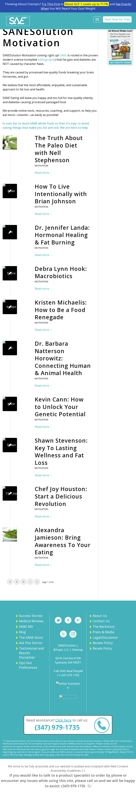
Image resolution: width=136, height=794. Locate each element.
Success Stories (30, 616)
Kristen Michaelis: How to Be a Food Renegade (61, 310)
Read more (42, 173)
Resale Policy (102, 648)
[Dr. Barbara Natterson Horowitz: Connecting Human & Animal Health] (10, 348)
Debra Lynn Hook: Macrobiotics (61, 272)
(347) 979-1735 (57, 727)
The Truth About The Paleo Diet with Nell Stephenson (59, 149)
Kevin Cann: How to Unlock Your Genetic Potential (60, 406)
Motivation (41, 165)
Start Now (117, 19)
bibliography (46, 60)
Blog (22, 632)
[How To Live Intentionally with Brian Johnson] (10, 191)
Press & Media (103, 632)
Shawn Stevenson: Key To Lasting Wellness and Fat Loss (61, 451)
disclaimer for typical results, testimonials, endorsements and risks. (35, 746)
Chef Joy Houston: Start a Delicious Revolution (61, 496)
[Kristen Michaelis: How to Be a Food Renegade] (10, 307)
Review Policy (103, 643)
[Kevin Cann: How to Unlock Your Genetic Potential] (10, 404)
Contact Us (101, 621)
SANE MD (26, 626)
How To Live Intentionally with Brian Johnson (61, 194)
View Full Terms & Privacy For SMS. (72, 754)
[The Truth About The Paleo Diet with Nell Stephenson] (10, 142)
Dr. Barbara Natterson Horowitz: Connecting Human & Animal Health (63, 358)
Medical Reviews (31, 621)
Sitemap (77, 650)
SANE (63, 55)
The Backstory (104, 626)
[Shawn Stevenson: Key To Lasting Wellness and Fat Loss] (10, 445)
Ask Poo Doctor (30, 643)
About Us (100, 616)
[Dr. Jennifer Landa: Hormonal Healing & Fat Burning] (10, 232)
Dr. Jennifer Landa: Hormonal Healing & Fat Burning (62, 235)
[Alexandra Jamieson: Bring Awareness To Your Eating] (10, 534)
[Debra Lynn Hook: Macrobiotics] (10, 273)
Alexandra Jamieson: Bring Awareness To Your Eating (62, 541)
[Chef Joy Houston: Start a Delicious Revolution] (10, 493)
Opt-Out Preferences (28, 665)
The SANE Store (31, 637)
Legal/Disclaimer (105, 637)
